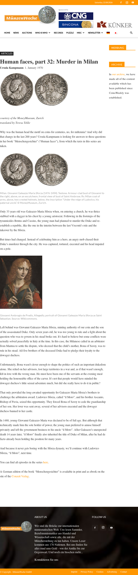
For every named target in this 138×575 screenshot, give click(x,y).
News (16, 33)
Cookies (100, 571)
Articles (6, 53)
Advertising (112, 571)
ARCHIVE (116, 64)
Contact (123, 571)
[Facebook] (121, 2)
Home (7, 33)
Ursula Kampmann (12, 68)
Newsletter (94, 33)
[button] (131, 33)
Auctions (27, 33)
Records (58, 33)
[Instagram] (127, 2)
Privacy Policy (87, 571)
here (45, 462)
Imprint (74, 571)
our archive (118, 74)
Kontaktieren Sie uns (46, 559)
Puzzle (70, 33)
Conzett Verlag (20, 476)
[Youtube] (132, 2)
